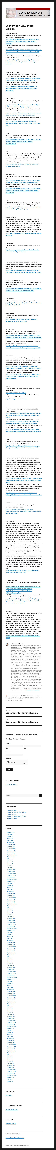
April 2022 (10, 938)
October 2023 (11, 902)
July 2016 (9, 1079)
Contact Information (12, 1109)
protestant (8, 700)
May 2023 (10, 912)
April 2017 (10, 1061)
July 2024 (9, 883)
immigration (16, 698)
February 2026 (11, 844)
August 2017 (10, 1053)
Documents (9, 1095)
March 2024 (10, 891)
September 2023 (12, 904)
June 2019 (10, 1008)
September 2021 (11, 953)
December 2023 (11, 897)
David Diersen (11, 695)
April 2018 (10, 1036)
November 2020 (11, 973)
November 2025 (11, 850)
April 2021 (10, 963)
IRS (20, 698)
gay (26, 697)
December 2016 (11, 1069)
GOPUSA (37, 697)
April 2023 (10, 914)
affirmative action (30, 695)
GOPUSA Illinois (9, 1145)
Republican (14, 700)
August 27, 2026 (11, 814)
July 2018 (9, 1030)
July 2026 (10, 834)
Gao (23, 697)
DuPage (16, 697)
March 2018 (10, 1038)
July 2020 (9, 981)
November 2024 (11, 875)
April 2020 (10, 987)
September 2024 (12, 879)
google (33, 697)
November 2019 (11, 997)
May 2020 (10, 985)
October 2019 (11, 1000)
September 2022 (12, 928)
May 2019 (10, 1010)
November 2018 (11, 1022)
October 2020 (11, 975)
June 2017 (10, 1057)
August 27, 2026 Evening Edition (16, 812)
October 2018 (11, 1024)
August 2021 (10, 955)
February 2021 (11, 967)
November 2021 (11, 948)
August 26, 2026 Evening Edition (16, 816)
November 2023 (11, 899)
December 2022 (11, 922)
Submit (9, 769)
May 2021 (10, 961)
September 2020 (12, 977)
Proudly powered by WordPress (21, 1145)
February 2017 (11, 1065)
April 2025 (10, 865)
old (32, 698)
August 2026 (10, 832)
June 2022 (10, 934)
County (7, 697)
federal (20, 697)
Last (25, 748)
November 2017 (11, 1046)
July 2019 (9, 1006)
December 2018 (11, 1020)
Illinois (10, 698)
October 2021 (11, 951)
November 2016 (11, 1071)
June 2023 (10, 910)
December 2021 (11, 946)
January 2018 (11, 1042)
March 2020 (10, 989)
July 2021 (9, 957)
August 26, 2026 (12, 818)
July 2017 (9, 1055)
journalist (26, 698)
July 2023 (9, 908)
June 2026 (10, 836)
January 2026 (11, 846)
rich (18, 700)
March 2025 (10, 867)
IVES (22, 698)
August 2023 (10, 906)
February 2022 (11, 942)
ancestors (37, 695)
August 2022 (10, 930)
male (30, 698)
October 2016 (11, 1073)
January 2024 (11, 895)
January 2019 (11, 1018)
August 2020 (10, 979)
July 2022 (9, 932)
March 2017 (10, 1063)
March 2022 (10, 940)
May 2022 (10, 936)
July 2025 (9, 859)
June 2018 (10, 1032)
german (29, 697)
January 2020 (11, 993)
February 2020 (11, 991)
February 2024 (11, 893)
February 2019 (11, 1016)
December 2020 (11, 971)
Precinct (35, 698)
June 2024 (10, 885)
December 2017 (11, 1044)
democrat (11, 697)
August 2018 (10, 1028)
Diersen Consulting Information (15, 1137)
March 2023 (10, 916)
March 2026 (10, 842)
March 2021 (10, 965)
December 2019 (11, 995)
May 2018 (10, 1034)
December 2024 (11, 873)
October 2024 (11, 877)
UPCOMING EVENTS (11, 784)
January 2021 (11, 969)
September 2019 (11, 1002)
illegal (7, 698)
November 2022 (11, 924)
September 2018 (11, 1026)
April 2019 (10, 1012)
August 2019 (10, 1004)
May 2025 (10, 863)
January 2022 (11, 944)
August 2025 (10, 857)
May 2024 (10, 887)
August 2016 (10, 1077)
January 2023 (11, 920)
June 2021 (10, 959)
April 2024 (10, 889)
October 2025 (11, 853)
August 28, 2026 (12, 810)
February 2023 (11, 918)
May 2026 (10, 838)
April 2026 (10, 840)
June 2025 (10, 861)
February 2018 (11, 1040)
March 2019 (10, 1014)
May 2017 (9, 1059)
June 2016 (10, 1081)
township (21, 700)
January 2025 (11, 871)
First (7, 748)
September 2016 (11, 1075)
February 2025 (11, 869)
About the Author (11, 1123)
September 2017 (11, 1051)
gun (41, 697)
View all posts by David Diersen (32, 690)
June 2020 (10, 983)
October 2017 (11, 1049)
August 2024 (10, 881)
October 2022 (11, 926)
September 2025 (12, 855)
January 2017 (10, 1067)
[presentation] (17, 762)
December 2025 (11, 848)
